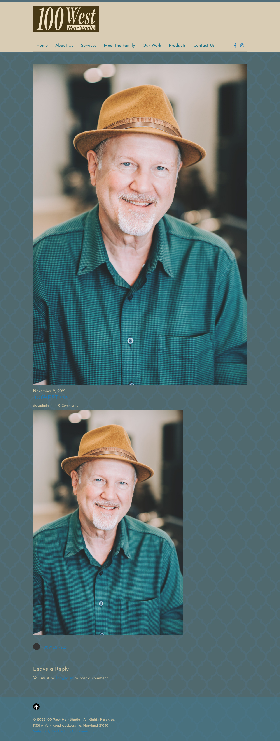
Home (42, 46)
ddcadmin (41, 405)
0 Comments (68, 405)
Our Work (152, 46)
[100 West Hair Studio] (66, 30)
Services (88, 46)
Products (177, 46)
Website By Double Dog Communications (65, 731)
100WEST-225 (51, 398)
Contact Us (204, 46)
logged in (64, 678)
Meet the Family (119, 46)
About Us (64, 46)
